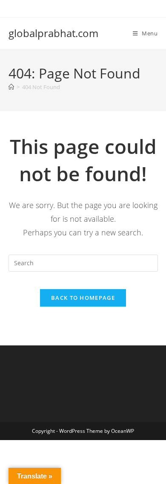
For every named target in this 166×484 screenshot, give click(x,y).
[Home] (11, 87)
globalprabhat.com (53, 33)
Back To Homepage (83, 297)
